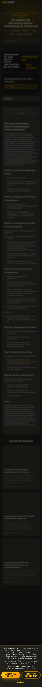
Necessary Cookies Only (31, 675)
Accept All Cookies (10, 675)
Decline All (21, 682)
